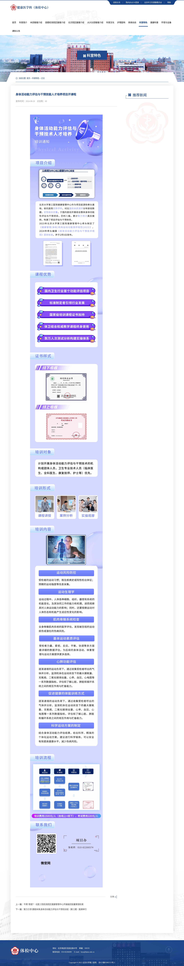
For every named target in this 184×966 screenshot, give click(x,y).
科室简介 (23, 22)
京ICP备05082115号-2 (107, 963)
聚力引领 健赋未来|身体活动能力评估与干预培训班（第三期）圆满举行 (55, 909)
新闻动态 (132, 22)
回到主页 (116, 2)
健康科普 (154, 22)
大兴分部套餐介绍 (95, 22)
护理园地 (121, 22)
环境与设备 (166, 22)
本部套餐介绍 (36, 22)
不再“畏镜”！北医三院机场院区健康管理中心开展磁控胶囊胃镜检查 (53, 904)
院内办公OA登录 (132, 2)
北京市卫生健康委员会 (153, 2)
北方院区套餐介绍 (76, 22)
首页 (14, 22)
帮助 (169, 2)
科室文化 (110, 22)
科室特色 (143, 22)
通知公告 (16, 31)
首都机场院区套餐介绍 (55, 22)
